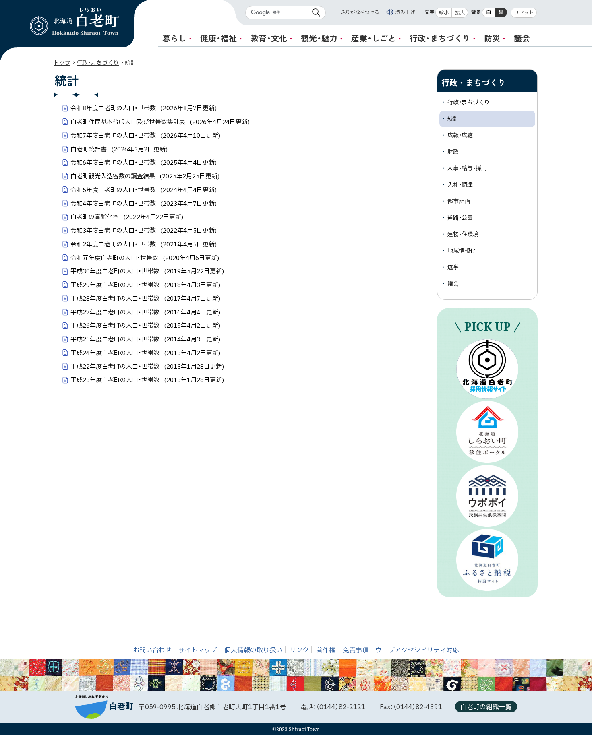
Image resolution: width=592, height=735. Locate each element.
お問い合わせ (152, 650)
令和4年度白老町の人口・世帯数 (143, 204)
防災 (492, 38)
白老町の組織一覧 (486, 707)
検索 (316, 12)
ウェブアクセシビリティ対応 (417, 650)
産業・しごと (373, 38)
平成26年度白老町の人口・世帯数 (145, 325)
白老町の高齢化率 (126, 217)
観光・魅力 (319, 38)
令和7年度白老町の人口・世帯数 (145, 135)
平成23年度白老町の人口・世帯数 (147, 380)
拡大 (460, 13)
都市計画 (458, 201)
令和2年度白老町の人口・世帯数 (143, 244)
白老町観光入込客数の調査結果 (144, 176)
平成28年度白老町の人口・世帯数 (145, 298)
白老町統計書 (119, 149)
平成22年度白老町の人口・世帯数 (147, 367)
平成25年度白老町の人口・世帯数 (145, 339)
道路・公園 (460, 218)
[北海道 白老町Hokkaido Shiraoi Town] (74, 21)
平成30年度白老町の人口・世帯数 (147, 271)
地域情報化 (461, 251)
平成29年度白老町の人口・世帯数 (145, 285)
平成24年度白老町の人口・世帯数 (145, 353)
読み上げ (405, 12)
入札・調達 (460, 185)
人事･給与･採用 (467, 168)
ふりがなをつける (360, 12)
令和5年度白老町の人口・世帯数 (143, 190)
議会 (522, 38)
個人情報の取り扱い (253, 650)
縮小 (444, 13)
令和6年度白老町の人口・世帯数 (143, 162)
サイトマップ (197, 650)
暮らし (174, 38)
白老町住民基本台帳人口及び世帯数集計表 (160, 122)
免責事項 (355, 650)
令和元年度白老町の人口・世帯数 (144, 258)
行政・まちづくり (440, 38)
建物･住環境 (462, 234)
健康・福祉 (218, 38)
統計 (453, 119)
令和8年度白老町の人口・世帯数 (143, 108)
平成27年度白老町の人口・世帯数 (145, 312)
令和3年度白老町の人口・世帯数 (143, 230)
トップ (62, 63)
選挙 (453, 267)
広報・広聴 (460, 135)
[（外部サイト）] (487, 369)
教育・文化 (268, 38)
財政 (453, 152)
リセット (524, 13)
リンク (299, 650)
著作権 (325, 650)
